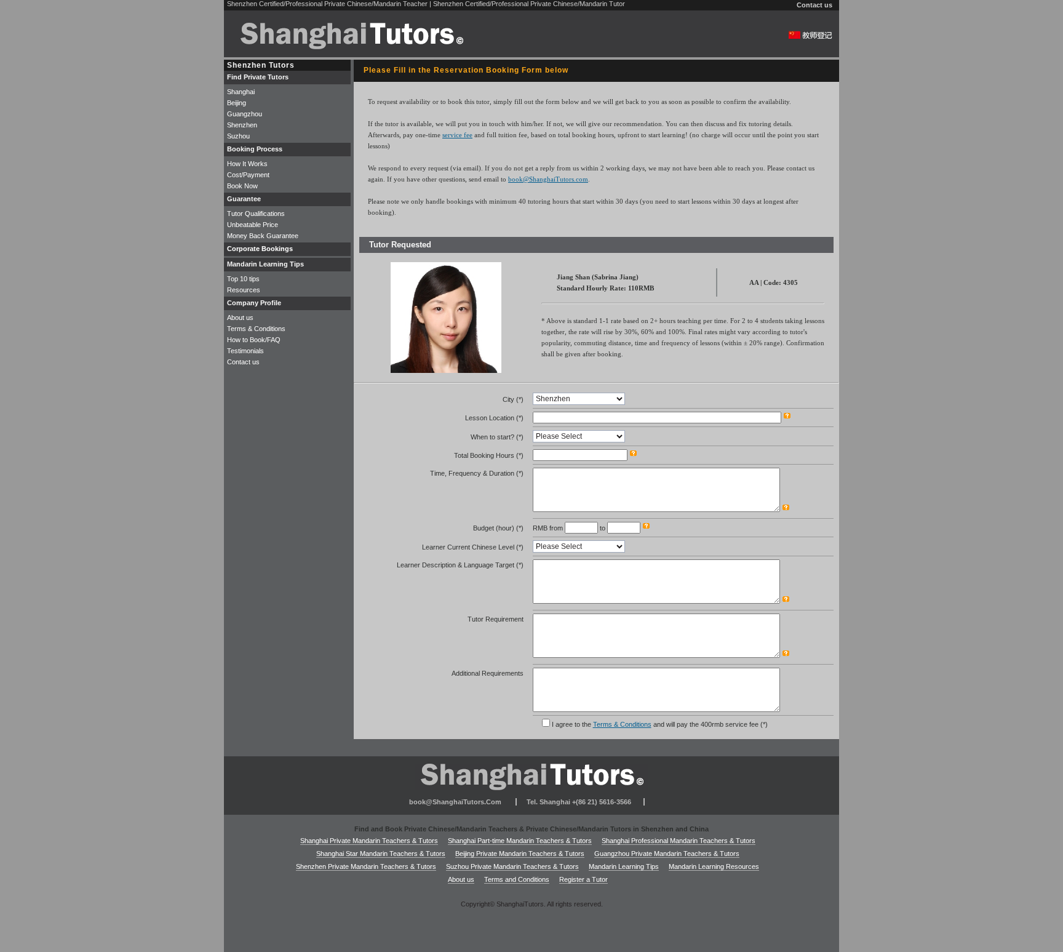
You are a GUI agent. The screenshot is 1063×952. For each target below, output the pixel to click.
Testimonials (245, 350)
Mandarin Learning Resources (714, 866)
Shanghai (241, 91)
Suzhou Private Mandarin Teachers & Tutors (512, 866)
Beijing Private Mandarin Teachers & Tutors (519, 853)
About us (240, 317)
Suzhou (238, 136)
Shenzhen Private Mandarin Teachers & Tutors (366, 866)
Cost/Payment (248, 174)
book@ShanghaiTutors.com (548, 179)
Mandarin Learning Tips (624, 866)
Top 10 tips (243, 278)
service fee (457, 134)
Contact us (814, 5)
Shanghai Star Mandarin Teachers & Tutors (380, 853)
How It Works (247, 163)
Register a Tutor (583, 879)
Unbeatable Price (252, 224)
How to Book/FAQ (254, 339)
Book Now (242, 186)
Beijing (236, 102)
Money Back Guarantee (262, 235)
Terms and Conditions (516, 879)
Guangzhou (244, 114)
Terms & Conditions (622, 724)
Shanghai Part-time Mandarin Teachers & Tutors (520, 840)
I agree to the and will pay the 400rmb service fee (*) (660, 724)
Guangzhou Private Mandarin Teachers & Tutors (666, 853)
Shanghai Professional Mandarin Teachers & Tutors (678, 840)
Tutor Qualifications (256, 213)
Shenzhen (242, 125)
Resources (243, 290)
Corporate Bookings (260, 248)
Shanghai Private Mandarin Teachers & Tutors (369, 840)
